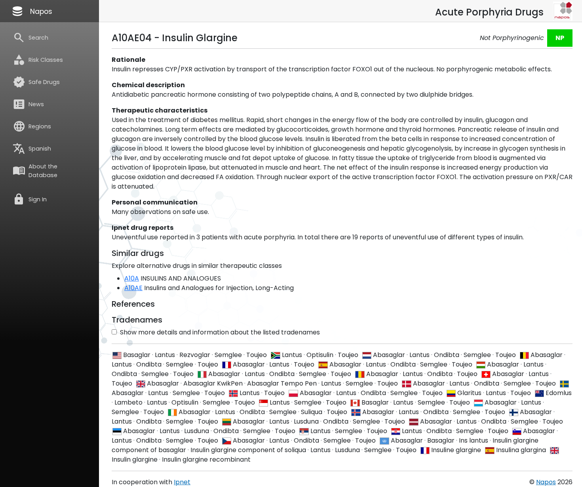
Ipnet (182, 482)
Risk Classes (38, 59)
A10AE (133, 287)
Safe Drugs (36, 82)
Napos (31, 11)
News (28, 104)
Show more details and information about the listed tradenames (220, 332)
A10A (131, 278)
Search (30, 37)
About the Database (35, 170)
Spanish (32, 148)
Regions (32, 126)
